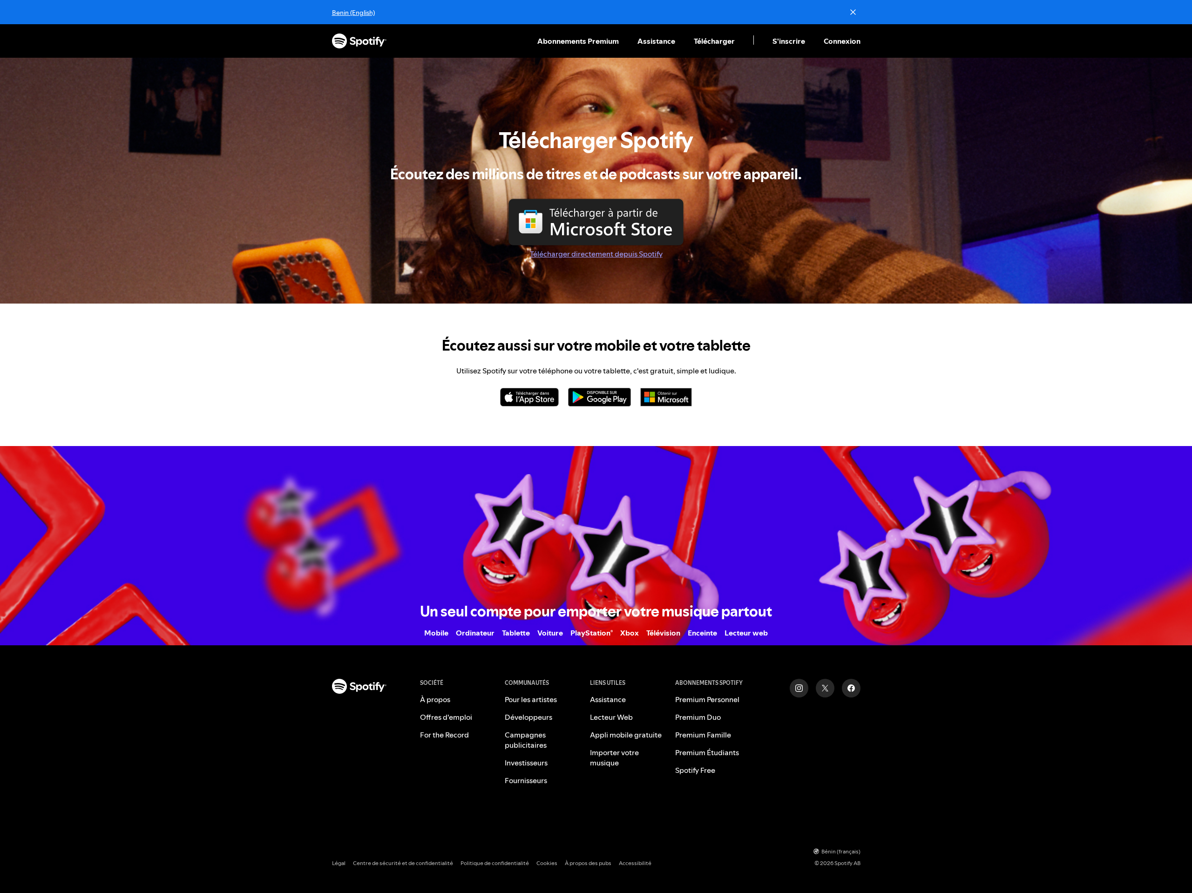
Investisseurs (526, 763)
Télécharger (714, 41)
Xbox (629, 633)
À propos (435, 699)
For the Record (444, 735)
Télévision (663, 633)
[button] (579, 41)
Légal (338, 863)
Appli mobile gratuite (626, 735)
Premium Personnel (707, 699)
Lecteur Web (611, 717)
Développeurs (528, 717)
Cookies (546, 863)
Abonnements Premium (578, 41)
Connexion (842, 41)
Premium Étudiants (707, 752)
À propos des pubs (588, 863)
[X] (825, 688)
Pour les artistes (531, 699)
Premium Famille (703, 735)
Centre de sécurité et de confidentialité (403, 863)
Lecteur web (746, 633)
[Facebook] (851, 688)
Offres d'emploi (446, 717)
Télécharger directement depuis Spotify (596, 254)
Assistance (656, 41)
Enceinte (702, 633)
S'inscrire (788, 41)
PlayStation (591, 633)
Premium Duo (698, 717)
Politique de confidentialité (495, 863)
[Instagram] (799, 688)
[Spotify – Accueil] (359, 41)
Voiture (550, 633)
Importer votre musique (614, 757)
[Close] (853, 12)
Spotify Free (695, 770)
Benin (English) (353, 12)
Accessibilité (635, 863)
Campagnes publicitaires (526, 740)
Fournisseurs (526, 780)
